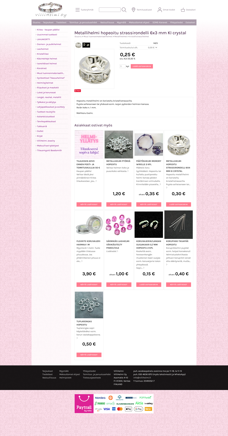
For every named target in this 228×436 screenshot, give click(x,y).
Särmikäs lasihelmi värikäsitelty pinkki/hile (117, 244)
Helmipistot (65, 377)
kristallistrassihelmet (139, 36)
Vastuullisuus (107, 22)
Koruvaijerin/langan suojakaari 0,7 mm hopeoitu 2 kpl (148, 244)
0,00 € (151, 47)
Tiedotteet (61, 22)
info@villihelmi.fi (142, 377)
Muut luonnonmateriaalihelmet (98, 36)
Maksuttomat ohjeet (139, 22)
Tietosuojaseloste (92, 377)
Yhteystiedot (176, 22)
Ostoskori (190, 22)
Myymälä (121, 22)
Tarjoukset (48, 22)
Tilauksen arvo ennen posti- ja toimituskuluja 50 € (88, 164)
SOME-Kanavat (160, 22)
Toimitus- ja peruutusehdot (83, 22)
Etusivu (36, 22)
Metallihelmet (120, 36)
